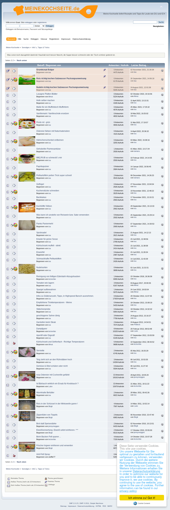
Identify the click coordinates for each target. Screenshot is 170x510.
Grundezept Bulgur (45, 70)
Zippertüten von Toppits (46, 415)
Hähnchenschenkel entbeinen (50, 140)
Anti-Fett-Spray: (43, 454)
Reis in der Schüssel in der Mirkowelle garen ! (57, 403)
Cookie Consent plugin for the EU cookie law (141, 503)
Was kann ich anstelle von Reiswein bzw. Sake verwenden (62, 215)
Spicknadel (41, 232)
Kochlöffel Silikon (44, 206)
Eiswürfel (40, 252)
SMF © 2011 (84, 503)
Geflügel (40, 184)
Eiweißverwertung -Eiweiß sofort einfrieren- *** (57, 430)
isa (49, 72)
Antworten (114, 65)
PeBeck (137, 325)
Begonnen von (53, 65)
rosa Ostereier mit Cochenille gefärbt (52, 375)
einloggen (29, 22)
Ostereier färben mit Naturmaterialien (53, 131)
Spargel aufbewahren (46, 289)
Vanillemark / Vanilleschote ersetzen (52, 113)
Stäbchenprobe (43, 309)
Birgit (50, 406)
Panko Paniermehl (44, 223)
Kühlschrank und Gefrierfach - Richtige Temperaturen (60, 342)
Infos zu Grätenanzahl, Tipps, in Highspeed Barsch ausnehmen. (65, 296)
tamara (137, 151)
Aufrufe (124, 65)
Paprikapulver (42, 166)
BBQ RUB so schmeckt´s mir (49, 157)
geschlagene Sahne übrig (48, 315)
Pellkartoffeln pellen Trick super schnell (54, 175)
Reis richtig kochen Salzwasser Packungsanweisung (61, 78)
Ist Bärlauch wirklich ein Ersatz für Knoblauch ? (57, 383)
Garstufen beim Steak (46, 322)
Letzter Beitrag (139, 65)
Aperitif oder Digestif (45, 335)
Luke (136, 331)
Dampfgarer (41, 329)
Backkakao (41, 197)
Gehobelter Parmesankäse (48, 149)
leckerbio (52, 279)
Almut (50, 97)
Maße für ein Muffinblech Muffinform (52, 107)
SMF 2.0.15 (73, 503)
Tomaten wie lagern (45, 283)
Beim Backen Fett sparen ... (48, 437)
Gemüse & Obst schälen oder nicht (52, 366)
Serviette (40, 350)
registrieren (41, 22)
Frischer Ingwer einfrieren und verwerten (54, 445)
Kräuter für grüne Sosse (47, 239)
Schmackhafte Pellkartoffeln (48, 258)
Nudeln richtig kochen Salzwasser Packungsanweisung (62, 87)
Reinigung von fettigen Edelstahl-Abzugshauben (58, 276)
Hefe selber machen (45, 100)
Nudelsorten (41, 267)
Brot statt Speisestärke (46, 423)
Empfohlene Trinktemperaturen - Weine (54, 302)
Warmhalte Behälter (45, 392)
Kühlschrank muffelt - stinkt (48, 245)
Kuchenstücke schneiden (47, 190)
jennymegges (139, 377)
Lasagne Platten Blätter (46, 94)
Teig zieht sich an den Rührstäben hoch (54, 359)
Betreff (40, 65)
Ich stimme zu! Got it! (141, 498)
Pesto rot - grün (43, 122)
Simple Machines (96, 503)
